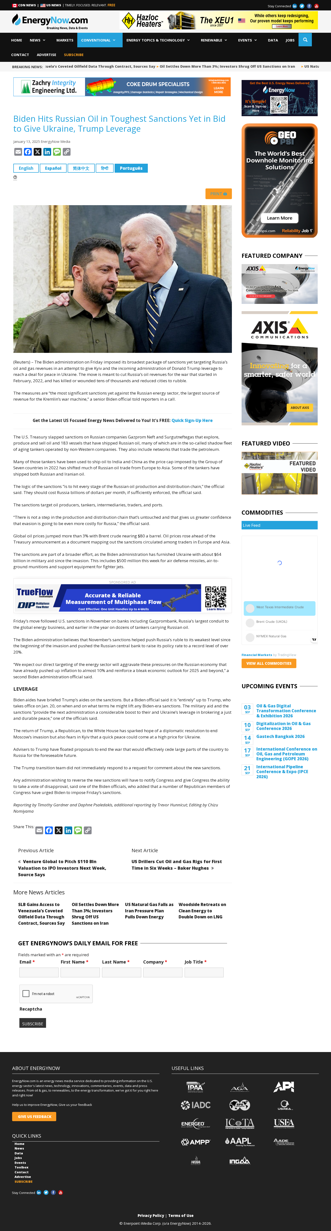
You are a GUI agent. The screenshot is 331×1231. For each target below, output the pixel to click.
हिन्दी (104, 168)
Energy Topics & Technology (155, 40)
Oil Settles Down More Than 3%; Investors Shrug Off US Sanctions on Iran (219, 66)
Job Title (196, 961)
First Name (74, 961)
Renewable (211, 40)
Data (273, 40)
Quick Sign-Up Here (192, 420)
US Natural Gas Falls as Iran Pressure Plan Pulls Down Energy (149, 911)
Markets (64, 40)
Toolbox (21, 1167)
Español (53, 168)
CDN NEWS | (28, 5)
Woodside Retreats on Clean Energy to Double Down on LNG (202, 911)
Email (27, 961)
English (26, 168)
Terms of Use (181, 1215)
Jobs (290, 40)
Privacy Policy (151, 1215)
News (35, 40)
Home (16, 40)
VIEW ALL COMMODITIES (269, 663)
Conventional (95, 40)
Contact (20, 54)
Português (131, 168)
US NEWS (54, 5)
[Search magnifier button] (305, 39)
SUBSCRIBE (74, 54)
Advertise (46, 54)
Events (245, 40)
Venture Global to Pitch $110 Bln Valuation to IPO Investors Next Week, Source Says (62, 867)
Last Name (116, 961)
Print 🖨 (218, 193)
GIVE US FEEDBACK (34, 1116)
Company (155, 961)
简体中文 (81, 168)
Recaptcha (30, 1008)
